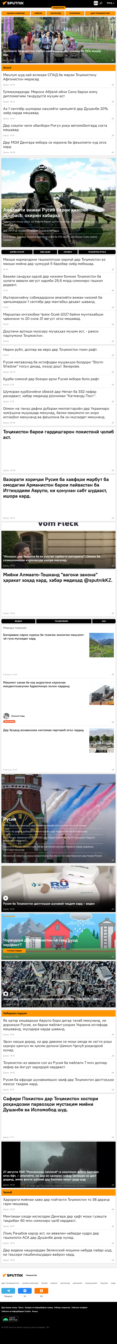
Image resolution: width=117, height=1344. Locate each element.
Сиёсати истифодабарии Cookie (16, 1311)
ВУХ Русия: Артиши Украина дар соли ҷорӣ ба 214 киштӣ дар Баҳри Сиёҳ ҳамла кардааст (50, 238)
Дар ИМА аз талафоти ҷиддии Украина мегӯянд (31, 230)
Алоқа (35, 1311)
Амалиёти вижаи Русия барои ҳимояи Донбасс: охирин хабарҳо (58, 202)
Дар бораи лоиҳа (9, 1307)
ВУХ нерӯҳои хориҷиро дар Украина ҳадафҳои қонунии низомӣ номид (44, 825)
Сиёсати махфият (79, 1307)
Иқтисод (65, 1283)
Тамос (21, 1307)
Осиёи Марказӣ (30, 1283)
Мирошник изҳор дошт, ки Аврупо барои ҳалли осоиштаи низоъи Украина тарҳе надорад (50, 223)
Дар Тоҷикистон (10, 1283)
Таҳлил (104, 1283)
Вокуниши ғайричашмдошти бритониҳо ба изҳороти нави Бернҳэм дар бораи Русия (52, 855)
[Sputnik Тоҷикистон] (14, 5)
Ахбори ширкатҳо (62, 1307)
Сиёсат (54, 1283)
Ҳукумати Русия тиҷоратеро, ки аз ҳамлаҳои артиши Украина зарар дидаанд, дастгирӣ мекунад (48, 848)
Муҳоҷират (91, 1283)
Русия (9, 819)
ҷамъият (77, 1283)
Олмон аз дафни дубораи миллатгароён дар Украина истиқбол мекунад (45, 831)
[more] (113, 60)
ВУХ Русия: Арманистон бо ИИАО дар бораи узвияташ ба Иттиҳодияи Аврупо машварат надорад (49, 839)
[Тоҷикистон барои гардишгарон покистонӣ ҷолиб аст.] (58, 450)
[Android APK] (10, 1319)
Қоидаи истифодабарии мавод (39, 1307)
